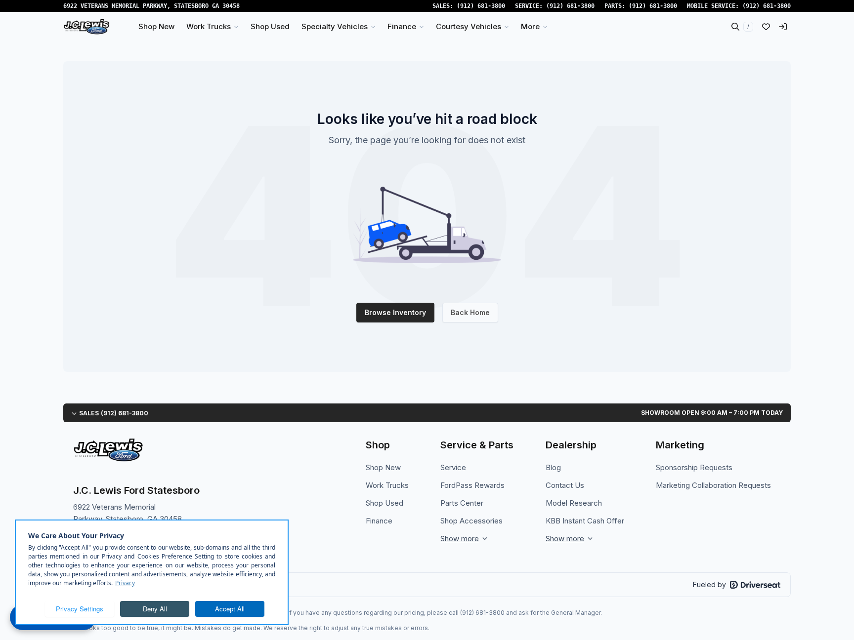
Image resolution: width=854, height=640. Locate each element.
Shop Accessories (471, 520)
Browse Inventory (395, 312)
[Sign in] (783, 27)
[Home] (86, 27)
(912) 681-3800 (481, 5)
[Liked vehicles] (766, 27)
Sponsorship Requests (694, 467)
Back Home (470, 312)
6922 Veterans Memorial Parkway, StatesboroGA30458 (151, 5)
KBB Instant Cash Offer (585, 520)
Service (453, 467)
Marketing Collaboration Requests (713, 485)
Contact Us (565, 485)
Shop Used (384, 503)
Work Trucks (387, 485)
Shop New (383, 467)
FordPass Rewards (472, 485)
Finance (379, 520)
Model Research (574, 503)
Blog (553, 467)
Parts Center (461, 503)
